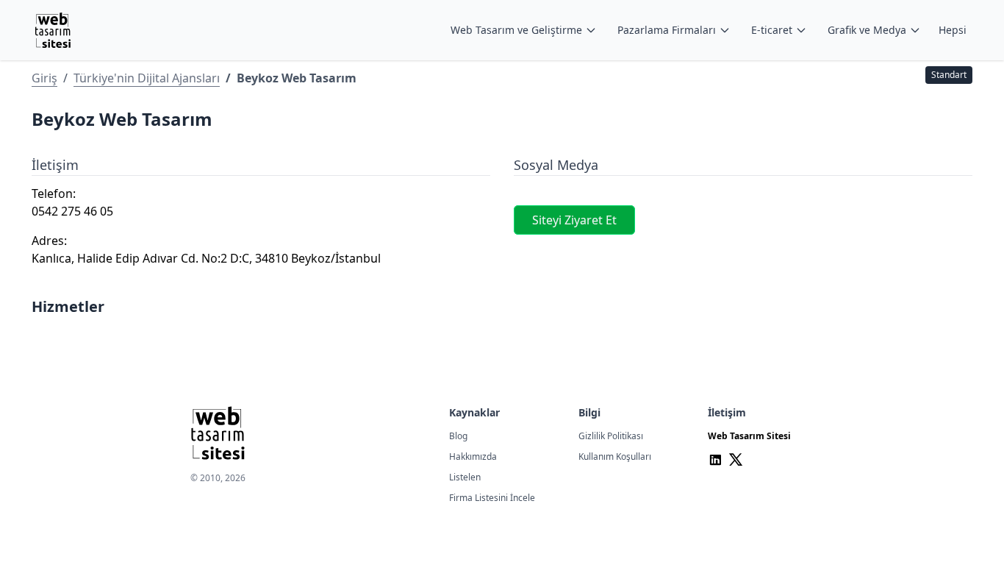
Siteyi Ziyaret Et (574, 220)
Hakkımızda (473, 456)
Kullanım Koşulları (614, 456)
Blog (458, 436)
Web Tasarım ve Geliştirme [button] (516, 30)
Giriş (44, 78)
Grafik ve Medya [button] (867, 30)
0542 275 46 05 (72, 211)
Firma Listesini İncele (492, 497)
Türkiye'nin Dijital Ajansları (146, 78)
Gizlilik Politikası (610, 436)
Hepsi (953, 30)
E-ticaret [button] (771, 30)
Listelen (465, 477)
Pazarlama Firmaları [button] (666, 30)
